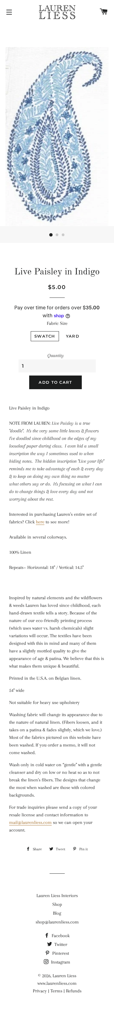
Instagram (60, 962)
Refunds (73, 991)
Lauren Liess (64, 975)
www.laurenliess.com (57, 983)
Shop (57, 904)
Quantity (55, 355)
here (40, 522)
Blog (57, 913)
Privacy (40, 991)
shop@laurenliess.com (57, 922)
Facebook (60, 935)
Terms (56, 991)
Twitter (60, 944)
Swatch (44, 336)
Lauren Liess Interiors (57, 895)
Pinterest (60, 953)
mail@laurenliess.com (30, 822)
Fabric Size (57, 323)
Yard (72, 336)
